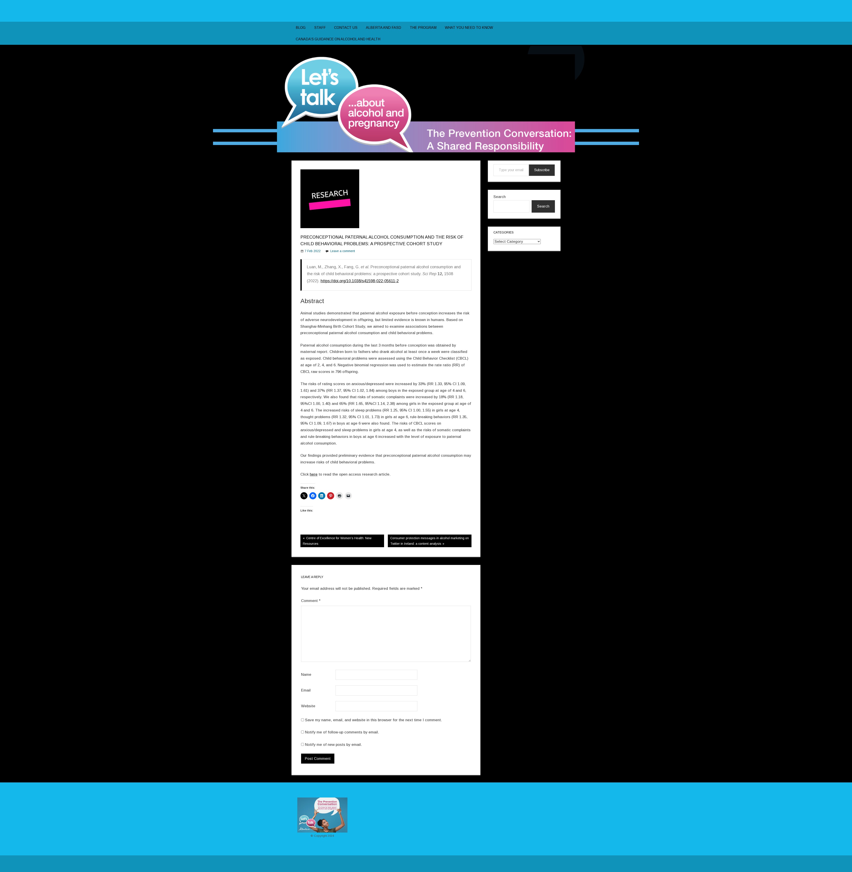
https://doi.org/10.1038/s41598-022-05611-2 (360, 281)
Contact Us (345, 27)
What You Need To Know (469, 27)
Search (499, 197)
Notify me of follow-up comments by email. (342, 732)
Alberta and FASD (383, 27)
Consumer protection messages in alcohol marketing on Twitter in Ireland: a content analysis (429, 540)
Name (306, 674)
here (314, 474)
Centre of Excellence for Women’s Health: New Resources (337, 540)
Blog (301, 27)
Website (308, 706)
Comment (310, 601)
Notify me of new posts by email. (333, 745)
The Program (423, 27)
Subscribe (542, 170)
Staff (320, 27)
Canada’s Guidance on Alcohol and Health (338, 39)
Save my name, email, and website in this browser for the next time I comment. (373, 720)
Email (306, 690)
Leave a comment (342, 251)
